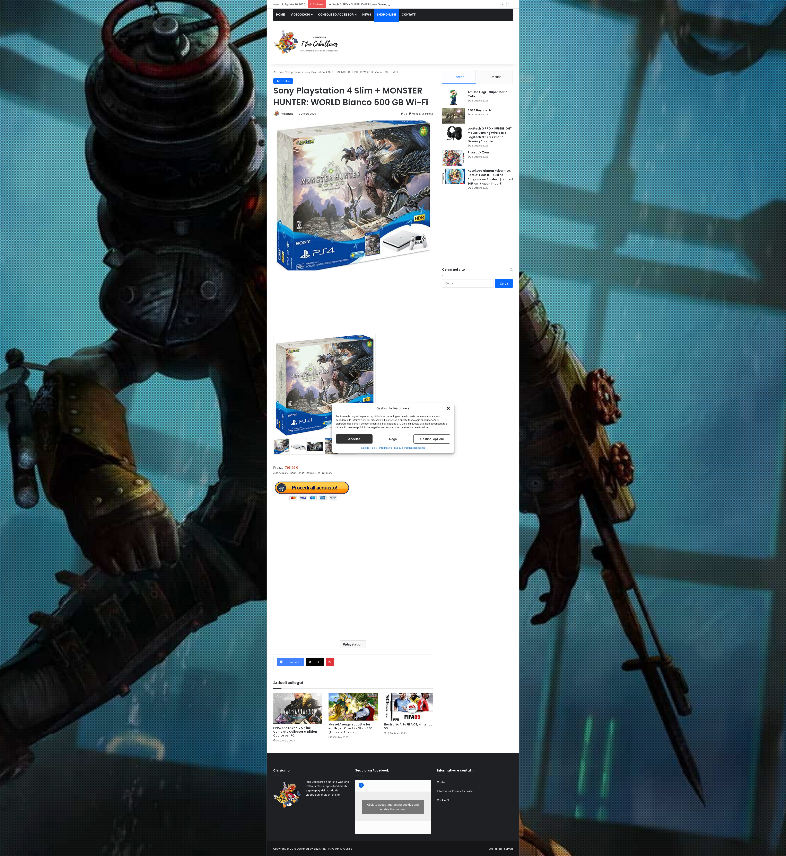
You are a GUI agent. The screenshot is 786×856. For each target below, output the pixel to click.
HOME (280, 14)
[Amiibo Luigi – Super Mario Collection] (453, 97)
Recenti (458, 77)
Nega (393, 439)
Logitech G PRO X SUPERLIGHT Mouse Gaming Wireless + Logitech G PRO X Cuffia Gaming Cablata (490, 134)
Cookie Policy (369, 447)
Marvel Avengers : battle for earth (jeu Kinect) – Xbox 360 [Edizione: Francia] (350, 728)
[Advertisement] (433, 43)
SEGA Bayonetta (480, 110)
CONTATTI (409, 14)
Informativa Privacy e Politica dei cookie (402, 447)
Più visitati (494, 77)
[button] (448, 408)
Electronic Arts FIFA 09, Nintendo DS (408, 726)
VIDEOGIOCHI (300, 14)
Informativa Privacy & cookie (455, 791)
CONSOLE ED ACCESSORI (336, 14)
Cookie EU (443, 800)
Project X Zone (479, 152)
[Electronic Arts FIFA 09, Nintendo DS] (408, 707)
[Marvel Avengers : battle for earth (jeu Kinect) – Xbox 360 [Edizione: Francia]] (353, 706)
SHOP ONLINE (386, 14)
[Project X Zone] (453, 158)
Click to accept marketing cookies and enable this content (393, 807)
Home (280, 72)
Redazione (287, 113)
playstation (354, 644)
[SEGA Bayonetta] (453, 116)
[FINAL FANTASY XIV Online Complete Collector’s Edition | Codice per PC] (297, 708)
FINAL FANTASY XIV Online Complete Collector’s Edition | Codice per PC (295, 732)
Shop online (294, 72)
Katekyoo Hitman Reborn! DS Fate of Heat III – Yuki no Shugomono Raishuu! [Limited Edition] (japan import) (490, 177)
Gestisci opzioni (432, 439)
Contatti (442, 782)
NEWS (366, 14)
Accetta (354, 439)
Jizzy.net (319, 848)
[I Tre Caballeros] (306, 42)
